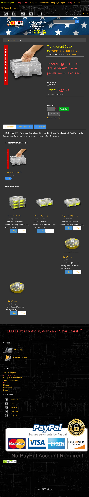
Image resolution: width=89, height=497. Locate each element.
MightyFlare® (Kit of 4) (70, 216)
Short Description (25, 127)
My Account (6, 8)
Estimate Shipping (53, 118)
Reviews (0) (40, 127)
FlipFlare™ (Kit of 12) (14, 216)
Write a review (71, 54)
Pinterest (14, 415)
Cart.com (52, 496)
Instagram (14, 411)
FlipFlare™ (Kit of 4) (41, 216)
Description (9, 127)
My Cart (77, 3)
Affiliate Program (7, 3)
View (8, 178)
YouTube (14, 407)
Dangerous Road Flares (39, 3)
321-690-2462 (18, 350)
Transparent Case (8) (14, 172)
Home (15, 8)
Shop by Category (58, 3)
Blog (70, 3)
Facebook (14, 400)
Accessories (15, 40)
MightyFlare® (67, 257)
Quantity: (51, 105)
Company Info (22, 3)
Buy (14, 231)
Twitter (13, 403)
